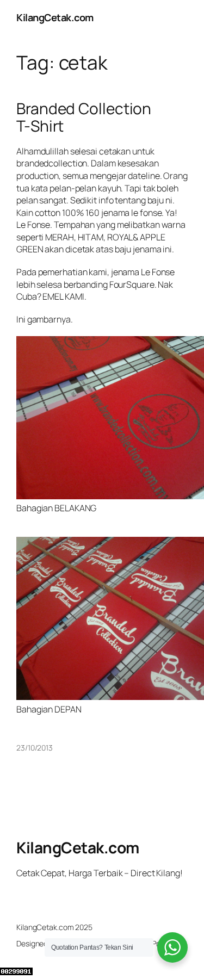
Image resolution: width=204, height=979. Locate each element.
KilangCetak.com (55, 17)
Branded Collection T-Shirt (83, 117)
